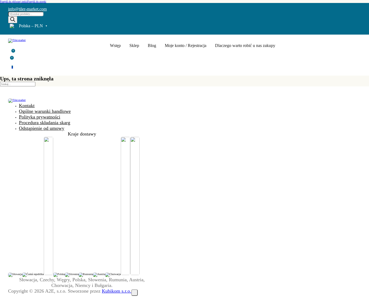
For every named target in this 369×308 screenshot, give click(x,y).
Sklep (134, 45)
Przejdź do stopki (36, 1)
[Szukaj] (12, 19)
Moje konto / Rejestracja (185, 45)
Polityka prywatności (39, 117)
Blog (152, 45)
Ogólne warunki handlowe (45, 111)
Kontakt (27, 105)
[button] (11, 51)
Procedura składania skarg (44, 122)
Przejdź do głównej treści (13, 1)
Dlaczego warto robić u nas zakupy (245, 45)
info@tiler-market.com (27, 9)
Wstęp (115, 45)
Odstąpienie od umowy (41, 128)
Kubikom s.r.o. (116, 291)
